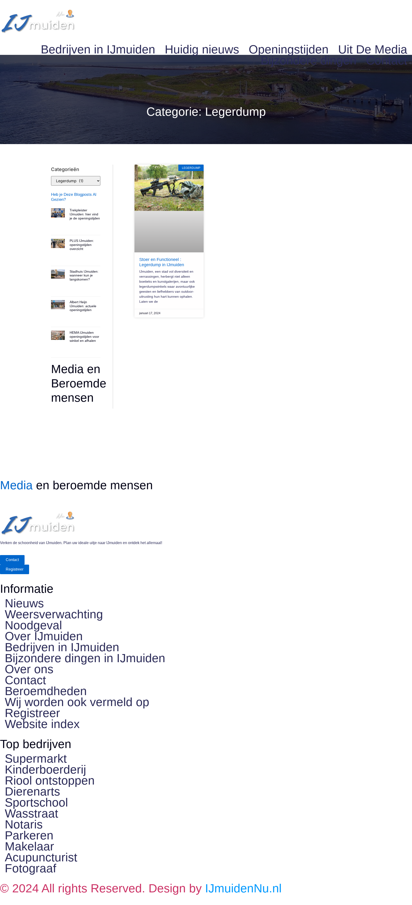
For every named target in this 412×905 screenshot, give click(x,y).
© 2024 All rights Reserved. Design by (141, 888)
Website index (42, 723)
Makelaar (29, 846)
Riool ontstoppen (50, 780)
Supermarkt (36, 758)
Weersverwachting (54, 614)
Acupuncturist (41, 857)
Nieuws (24, 603)
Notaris (24, 824)
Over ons (29, 669)
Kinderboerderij (45, 769)
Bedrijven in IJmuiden (98, 49)
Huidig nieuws (202, 49)
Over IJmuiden (44, 636)
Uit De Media (372, 49)
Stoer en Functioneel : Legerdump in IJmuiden (161, 262)
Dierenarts (32, 791)
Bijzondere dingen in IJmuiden (85, 658)
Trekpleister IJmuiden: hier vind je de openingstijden (85, 214)
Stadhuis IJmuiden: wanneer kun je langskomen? (84, 275)
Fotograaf (30, 868)
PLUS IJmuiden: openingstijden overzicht (82, 245)
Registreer (32, 712)
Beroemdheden (46, 691)
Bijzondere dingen (308, 60)
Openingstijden (289, 49)
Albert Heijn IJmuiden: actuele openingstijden (83, 306)
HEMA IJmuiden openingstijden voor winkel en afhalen (84, 337)
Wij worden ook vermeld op (77, 702)
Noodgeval (33, 625)
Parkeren (29, 835)
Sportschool (36, 802)
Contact (386, 60)
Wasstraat (31, 813)
